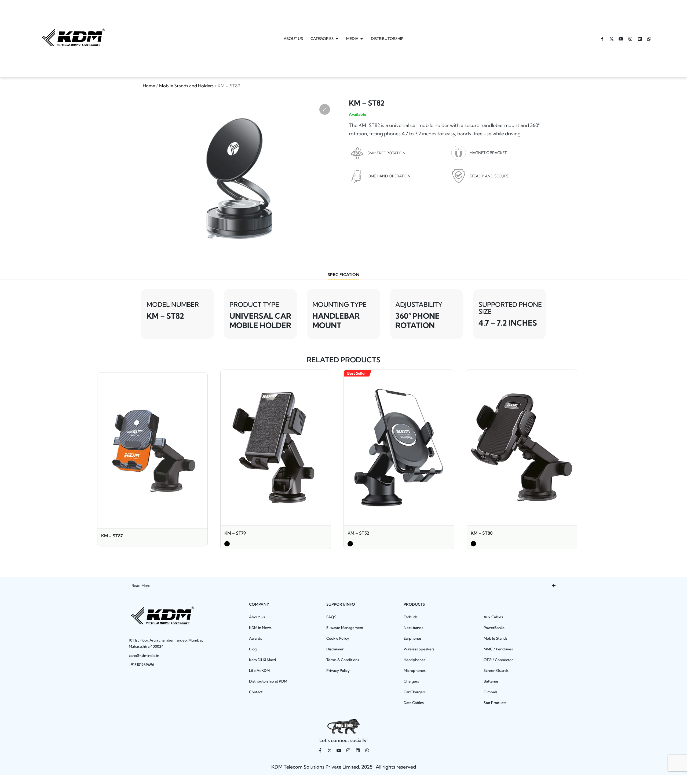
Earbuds (411, 617)
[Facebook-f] (602, 38)
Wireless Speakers (419, 649)
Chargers (411, 681)
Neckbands (413, 627)
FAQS (331, 617)
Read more (152, 527)
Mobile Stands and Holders (186, 85)
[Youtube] (620, 38)
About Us (257, 617)
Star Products (495, 703)
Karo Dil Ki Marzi (262, 660)
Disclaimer (335, 649)
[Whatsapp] (649, 38)
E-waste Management (344, 627)
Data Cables (414, 703)
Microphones (415, 670)
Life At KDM (259, 670)
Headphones (414, 660)
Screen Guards (496, 670)
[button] (324, 109)
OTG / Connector (498, 660)
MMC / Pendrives (498, 649)
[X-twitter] (611, 38)
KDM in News (260, 627)
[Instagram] (630, 38)
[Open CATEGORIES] (337, 39)
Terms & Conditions (342, 660)
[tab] (343, 275)
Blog (253, 649)
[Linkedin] (639, 38)
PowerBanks (494, 627)
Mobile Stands (495, 638)
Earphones (413, 638)
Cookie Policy (337, 638)
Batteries (491, 681)
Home (149, 85)
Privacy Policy (338, 670)
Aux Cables (493, 617)
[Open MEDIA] (361, 39)
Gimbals (490, 692)
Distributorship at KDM (268, 681)
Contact (255, 692)
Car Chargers (415, 692)
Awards (255, 638)
